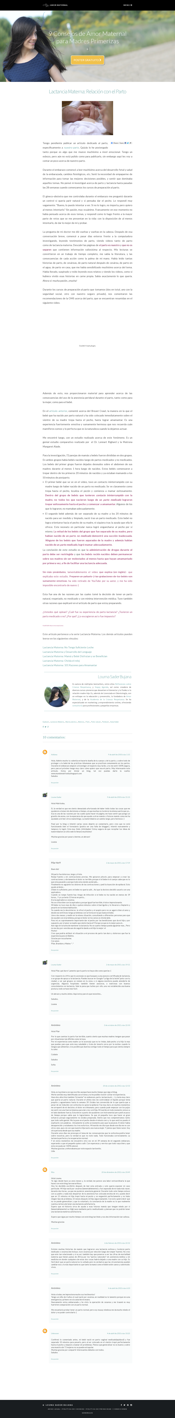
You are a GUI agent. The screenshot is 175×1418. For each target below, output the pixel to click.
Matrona (81, 721)
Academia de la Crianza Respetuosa (107, 698)
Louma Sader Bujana (60, 1404)
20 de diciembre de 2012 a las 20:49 (116, 1171)
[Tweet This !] (46, 726)
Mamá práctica (70, 721)
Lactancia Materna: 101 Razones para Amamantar (70, 664)
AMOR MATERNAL (59, 5)
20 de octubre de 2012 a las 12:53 (116, 1085)
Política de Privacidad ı (100, 1408)
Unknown (55, 1333)
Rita (52, 1171)
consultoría (77, 705)
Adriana (54, 754)
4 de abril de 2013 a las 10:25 (118, 1333)
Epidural (46, 721)
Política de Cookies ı (74, 1408)
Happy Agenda (101, 686)
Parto (88, 721)
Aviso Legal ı (55, 1408)
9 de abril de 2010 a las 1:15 (119, 754)
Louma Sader (56, 796)
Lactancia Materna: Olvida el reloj (61, 660)
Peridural (105, 721)
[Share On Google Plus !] (48, 726)
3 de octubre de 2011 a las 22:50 (117, 1024)
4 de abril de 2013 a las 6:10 (119, 1287)
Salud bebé (114, 721)
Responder (55, 782)
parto (71, 146)
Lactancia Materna (57, 721)
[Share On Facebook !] (44, 726)
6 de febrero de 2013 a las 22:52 (117, 1242)
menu (127, 5)
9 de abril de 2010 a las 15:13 (118, 796)
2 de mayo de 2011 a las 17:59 (118, 862)
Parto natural (96, 721)
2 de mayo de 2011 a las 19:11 (118, 964)
